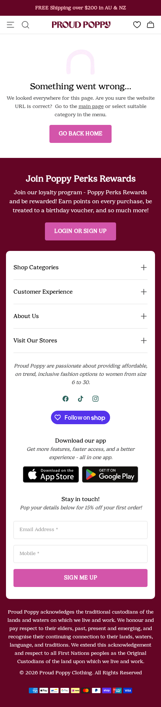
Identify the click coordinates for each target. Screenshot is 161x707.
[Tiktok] (80, 399)
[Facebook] (66, 399)
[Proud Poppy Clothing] (81, 25)
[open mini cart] (150, 24)
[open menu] (10, 24)
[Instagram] (95, 399)
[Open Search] (25, 24)
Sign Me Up (80, 578)
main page (91, 106)
